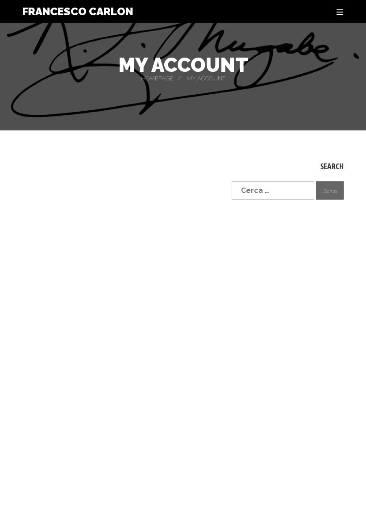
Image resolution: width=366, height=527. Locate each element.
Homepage (157, 78)
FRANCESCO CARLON (77, 12)
